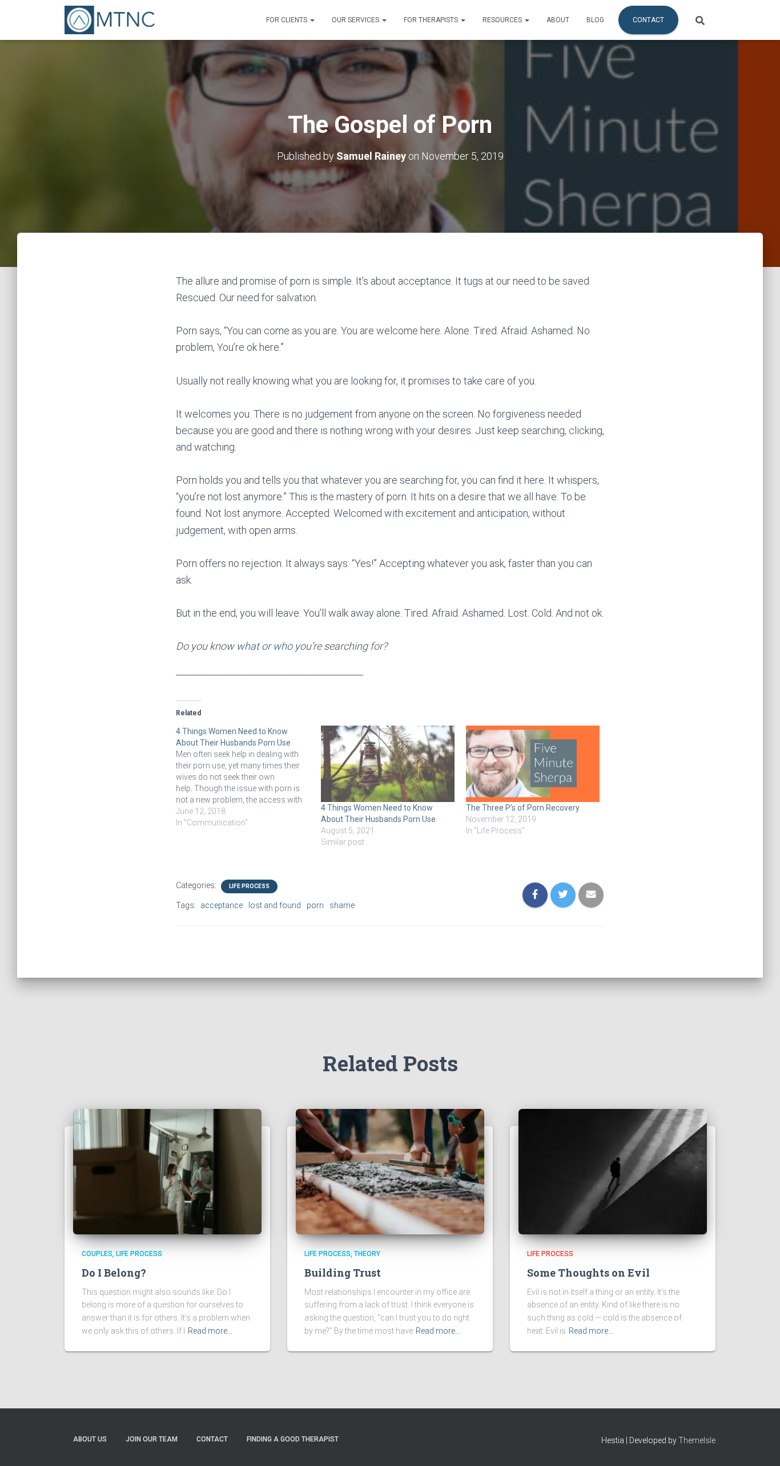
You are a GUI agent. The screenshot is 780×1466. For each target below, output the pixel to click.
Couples (97, 1254)
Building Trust (342, 1272)
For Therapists (432, 20)
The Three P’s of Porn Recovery (523, 807)
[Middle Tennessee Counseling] (109, 20)
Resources (503, 20)
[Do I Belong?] (167, 1171)
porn (315, 905)
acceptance (221, 905)
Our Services (356, 20)
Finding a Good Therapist (293, 1439)
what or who (264, 646)
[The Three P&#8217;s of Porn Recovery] (533, 764)
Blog (595, 20)
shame (342, 905)
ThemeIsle (696, 1440)
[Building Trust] (390, 1171)
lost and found (274, 905)
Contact (648, 20)
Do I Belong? (114, 1272)
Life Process (249, 886)
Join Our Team (152, 1439)
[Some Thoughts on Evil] (612, 1171)
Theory (367, 1254)
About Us (90, 1439)
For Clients (287, 20)
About (557, 20)
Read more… (210, 1330)
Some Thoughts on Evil (588, 1272)
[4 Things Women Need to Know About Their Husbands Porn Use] (248, 777)
